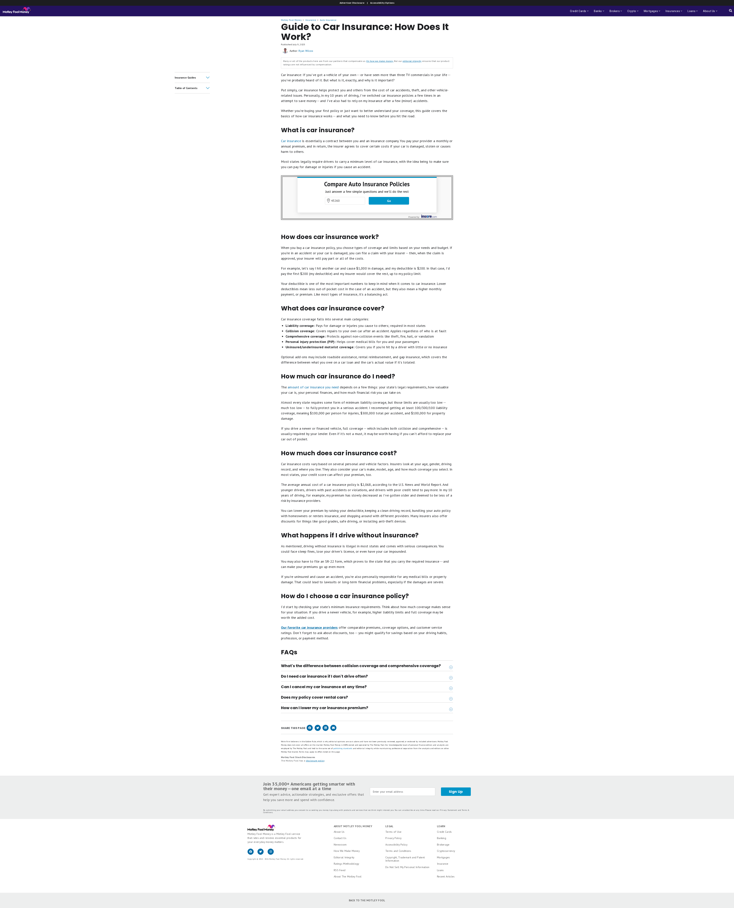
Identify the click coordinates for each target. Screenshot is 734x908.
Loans (440, 870)
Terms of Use (393, 831)
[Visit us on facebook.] (252, 853)
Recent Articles (446, 876)
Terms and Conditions (398, 851)
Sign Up (456, 791)
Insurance (310, 20)
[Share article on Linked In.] (325, 730)
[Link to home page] (17, 11)
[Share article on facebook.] (310, 730)
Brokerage (443, 844)
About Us (339, 831)
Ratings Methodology (346, 863)
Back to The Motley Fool (367, 900)
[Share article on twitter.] (318, 730)
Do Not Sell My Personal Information (407, 867)
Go (389, 201)
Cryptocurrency (446, 851)
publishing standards (342, 748)
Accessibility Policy (396, 844)
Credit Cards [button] (580, 13)
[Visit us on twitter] (262, 853)
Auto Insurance (328, 20)
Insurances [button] (671, 13)
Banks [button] (597, 13)
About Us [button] (708, 13)
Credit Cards (444, 831)
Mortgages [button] (649, 13)
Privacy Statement (448, 810)
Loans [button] (690, 13)
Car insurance (291, 141)
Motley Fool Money (291, 20)
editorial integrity (412, 61)
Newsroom (340, 844)
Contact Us (340, 838)
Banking (441, 838)
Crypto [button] (630, 13)
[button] (192, 77)
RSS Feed (339, 870)
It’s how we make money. (379, 61)
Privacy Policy (393, 838)
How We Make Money (347, 851)
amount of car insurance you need (313, 387)
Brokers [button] (613, 13)
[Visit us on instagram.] (272, 853)
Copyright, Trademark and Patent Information (405, 859)
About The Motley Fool (347, 876)
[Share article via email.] (333, 730)
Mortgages (443, 857)
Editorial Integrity (344, 857)
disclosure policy (315, 760)
